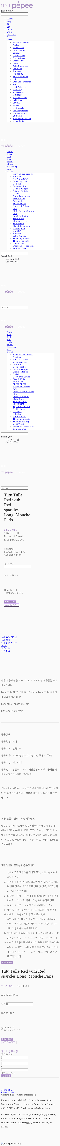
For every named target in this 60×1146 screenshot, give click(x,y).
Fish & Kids (17, 68)
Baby (9, 21)
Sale (8, 37)
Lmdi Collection (19, 87)
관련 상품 (5, 651)
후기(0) (4, 645)
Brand (9, 39)
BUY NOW (7, 963)
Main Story (17, 89)
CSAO (15, 63)
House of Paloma (20, 76)
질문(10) (5, 648)
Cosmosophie (19, 55)
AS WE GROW (18, 47)
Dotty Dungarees (20, 66)
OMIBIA (16, 102)
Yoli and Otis (18, 121)
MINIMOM (17, 95)
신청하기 (6, 1076)
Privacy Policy (8, 1092)
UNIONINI (17, 116)
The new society (20, 113)
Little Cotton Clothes (22, 81)
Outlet (10, 18)
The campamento (20, 110)
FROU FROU (18, 74)
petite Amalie (18, 108)
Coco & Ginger (19, 58)
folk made (17, 71)
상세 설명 (5, 640)
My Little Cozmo (20, 97)
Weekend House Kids (22, 118)
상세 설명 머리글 (9, 637)
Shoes (9, 32)
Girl (8, 24)
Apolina (16, 45)
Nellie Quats (18, 100)
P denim (16, 105)
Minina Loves (18, 92)
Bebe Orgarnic (19, 50)
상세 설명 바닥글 (9, 643)
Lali (14, 79)
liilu (14, 84)
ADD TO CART (8, 1042)
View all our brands (21, 42)
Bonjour (16, 53)
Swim (9, 29)
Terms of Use (8, 1090)
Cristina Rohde (19, 60)
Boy (8, 26)
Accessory (11, 34)
